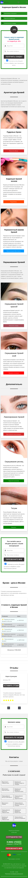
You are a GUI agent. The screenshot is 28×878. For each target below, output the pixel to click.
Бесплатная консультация (13, 434)
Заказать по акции (14, 373)
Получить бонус (13, 151)
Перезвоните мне (14, 848)
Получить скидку (13, 325)
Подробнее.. (13, 201)
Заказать (13, 527)
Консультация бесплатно (14, 251)
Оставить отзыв (11, 686)
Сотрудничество (14, 837)
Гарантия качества (13, 480)
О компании (14, 771)
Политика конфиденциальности (14, 873)
